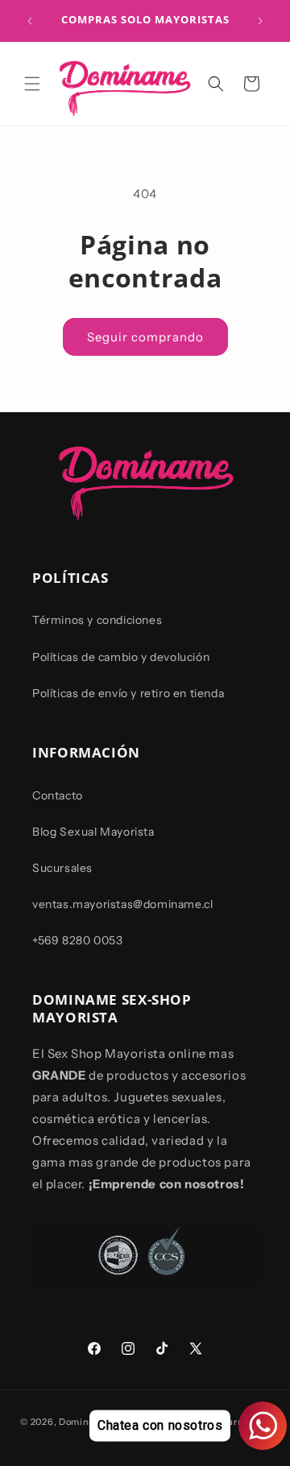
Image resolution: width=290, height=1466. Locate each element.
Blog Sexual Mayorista (93, 831)
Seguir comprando (145, 337)
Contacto (57, 795)
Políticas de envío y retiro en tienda (128, 693)
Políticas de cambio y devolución (120, 657)
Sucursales (62, 868)
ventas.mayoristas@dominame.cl (122, 904)
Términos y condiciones (97, 620)
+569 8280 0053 (77, 940)
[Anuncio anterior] (30, 21)
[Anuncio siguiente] (260, 21)
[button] (32, 83)
